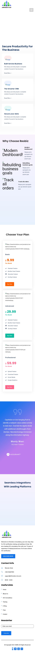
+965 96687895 (9, 572)
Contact (5, 614)
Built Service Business (13, 64)
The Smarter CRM (11, 89)
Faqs (4, 610)
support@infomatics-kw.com (13, 576)
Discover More (8, 556)
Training (5, 602)
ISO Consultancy (7, 598)
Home (4, 589)
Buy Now (9, 284)
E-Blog (5, 606)
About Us (5, 594)
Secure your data (11, 114)
